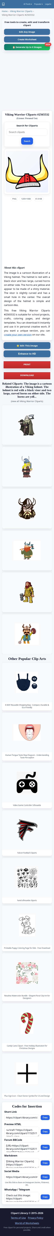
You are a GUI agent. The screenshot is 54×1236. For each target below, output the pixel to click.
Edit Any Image (27, 31)
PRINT (27, 364)
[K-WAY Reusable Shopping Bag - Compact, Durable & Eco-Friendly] (27, 682)
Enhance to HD (27, 353)
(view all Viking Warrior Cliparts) (27, 401)
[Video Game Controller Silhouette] (27, 782)
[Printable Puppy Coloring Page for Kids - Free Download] (27, 925)
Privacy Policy (35, 1217)
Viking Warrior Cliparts (21, 11)
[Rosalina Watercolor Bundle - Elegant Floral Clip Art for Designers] (27, 973)
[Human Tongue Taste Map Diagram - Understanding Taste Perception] (27, 732)
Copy (45, 1117)
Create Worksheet (27, 39)
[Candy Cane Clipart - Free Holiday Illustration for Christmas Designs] (27, 1023)
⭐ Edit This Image (27, 345)
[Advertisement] (27, 81)
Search (27, 141)
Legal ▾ (48, 4)
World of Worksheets (27, 1223)
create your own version (18, 334)
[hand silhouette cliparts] (27, 878)
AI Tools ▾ (28, 4)
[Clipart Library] (3, 4)
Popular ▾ (38, 4)
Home (5, 11)
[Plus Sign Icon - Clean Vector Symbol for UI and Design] (27, 1073)
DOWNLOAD (27, 375)
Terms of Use (18, 1217)
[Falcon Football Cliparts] (27, 830)
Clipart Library (19, 1213)
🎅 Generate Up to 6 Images (31, 46)
